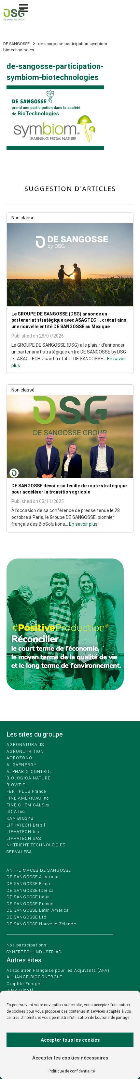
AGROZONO (19, 757)
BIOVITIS (16, 784)
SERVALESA (19, 851)
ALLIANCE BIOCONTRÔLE (35, 976)
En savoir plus (83, 524)
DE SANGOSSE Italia (28, 896)
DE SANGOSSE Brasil (29, 883)
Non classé (23, 217)
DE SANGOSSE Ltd (27, 917)
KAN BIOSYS (20, 818)
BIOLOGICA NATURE (28, 778)
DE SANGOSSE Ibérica (30, 890)
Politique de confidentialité (72, 1071)
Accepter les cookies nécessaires (70, 1058)
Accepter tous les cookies (70, 1040)
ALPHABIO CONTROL (29, 771)
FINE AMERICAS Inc (28, 798)
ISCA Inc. (16, 811)
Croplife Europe (23, 983)
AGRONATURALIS (25, 744)
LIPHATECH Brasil (26, 825)
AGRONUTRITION (25, 751)
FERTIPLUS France (26, 791)
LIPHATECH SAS (24, 838)
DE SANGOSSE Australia (33, 876)
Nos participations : (28, 945)
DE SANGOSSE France (30, 903)
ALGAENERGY (21, 764)
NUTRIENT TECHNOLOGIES (36, 844)
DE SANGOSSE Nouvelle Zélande (41, 923)
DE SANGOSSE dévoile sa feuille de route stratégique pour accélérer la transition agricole (69, 489)
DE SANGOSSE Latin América (38, 910)
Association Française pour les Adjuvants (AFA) (58, 970)
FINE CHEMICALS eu (29, 805)
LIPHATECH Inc (23, 831)
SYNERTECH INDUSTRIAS (34, 951)
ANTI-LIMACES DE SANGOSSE (39, 870)
